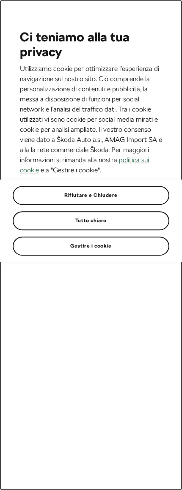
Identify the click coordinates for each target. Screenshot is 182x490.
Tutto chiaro (91, 220)
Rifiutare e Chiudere (91, 195)
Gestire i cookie (91, 246)
